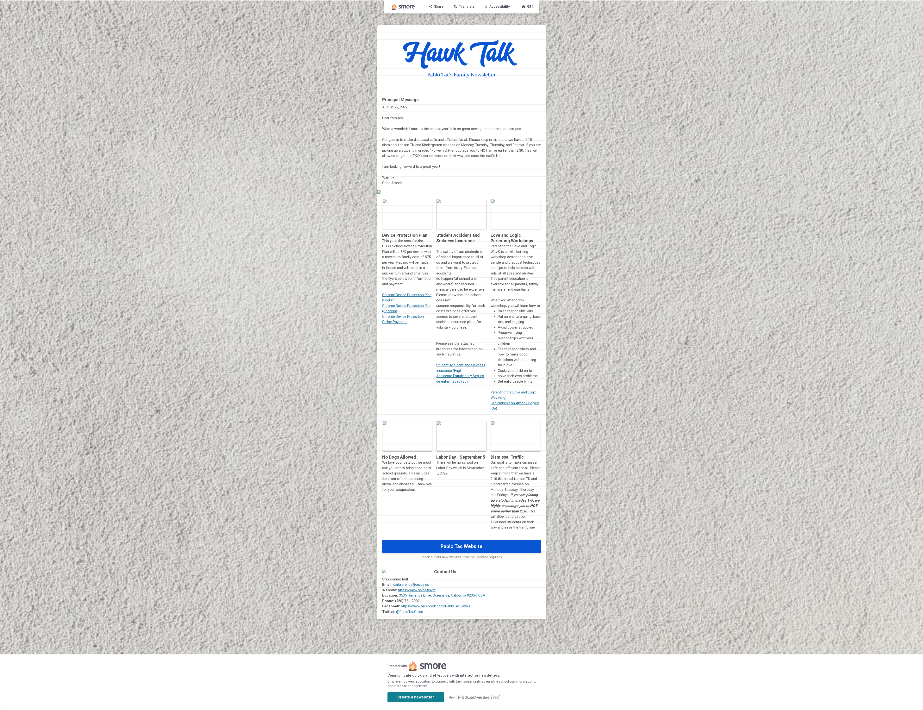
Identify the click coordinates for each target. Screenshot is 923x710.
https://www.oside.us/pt (417, 590)
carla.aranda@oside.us (411, 584)
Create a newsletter (415, 697)
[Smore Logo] (403, 7)
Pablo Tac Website (461, 546)
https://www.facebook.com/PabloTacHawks (435, 606)
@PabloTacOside (409, 612)
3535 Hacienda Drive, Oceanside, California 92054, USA (442, 595)
